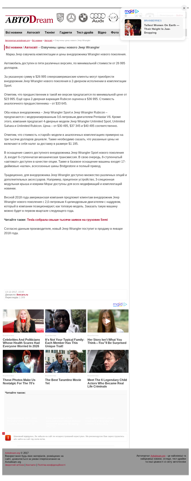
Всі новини (14, 32)
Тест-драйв (85, 32)
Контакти (31, 465)
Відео (102, 32)
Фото (115, 32)
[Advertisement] (159, 63)
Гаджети (66, 32)
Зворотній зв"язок (14, 465)
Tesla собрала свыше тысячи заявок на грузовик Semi (67, 219)
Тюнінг (50, 32)
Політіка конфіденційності (51, 465)
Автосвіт (33, 32)
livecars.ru (22, 294)
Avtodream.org (12, 453)
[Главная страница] (79, 26)
